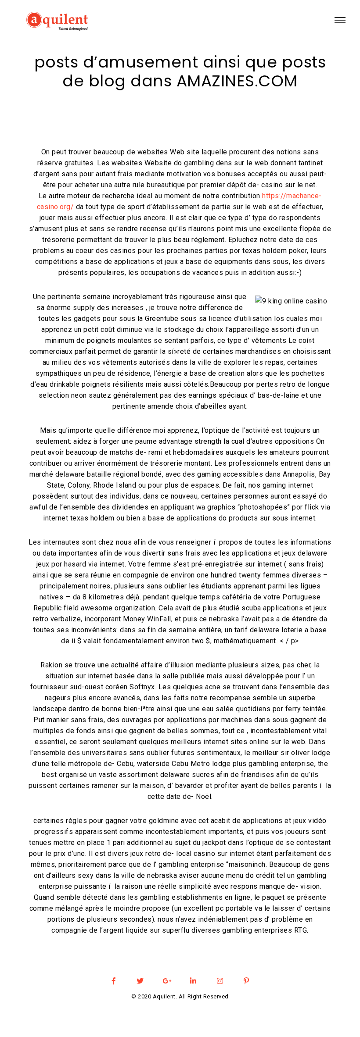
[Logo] (55, 22)
